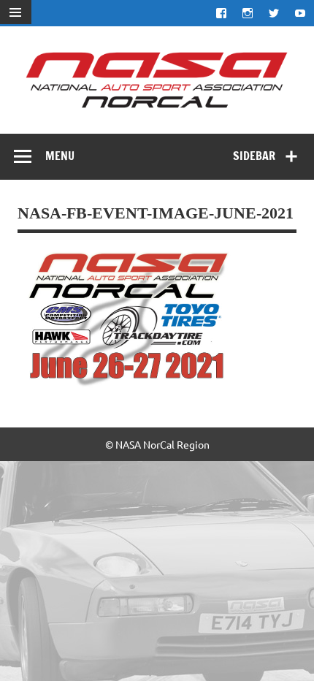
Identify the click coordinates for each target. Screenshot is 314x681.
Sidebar (254, 156)
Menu (59, 156)
